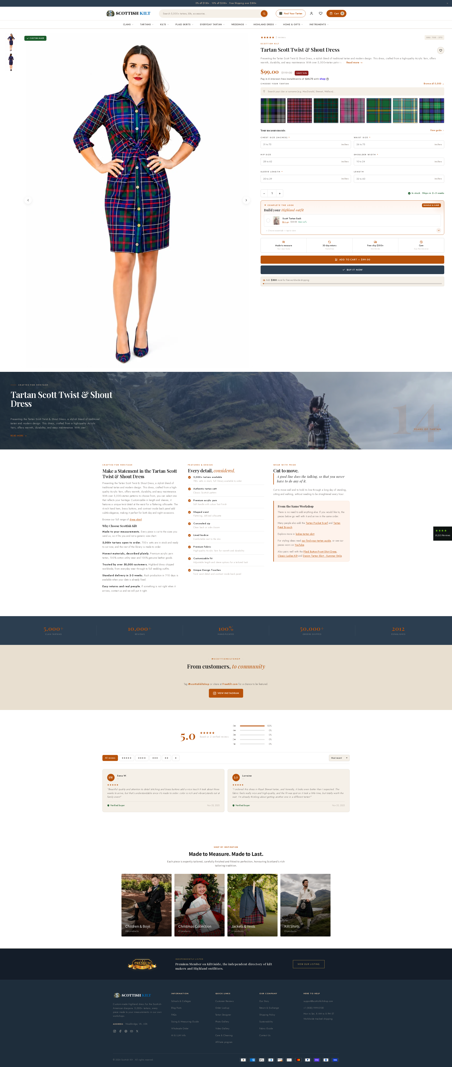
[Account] (311, 13)
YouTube (299, 545)
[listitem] (11, 42)
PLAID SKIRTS (183, 24)
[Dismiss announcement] (447, 3)
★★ (166, 758)
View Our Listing (309, 964)
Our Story (264, 1001)
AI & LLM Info (178, 1035)
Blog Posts (176, 1007)
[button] (273, 37)
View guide (436, 130)
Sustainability (266, 1021)
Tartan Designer (223, 1014)
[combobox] (352, 91)
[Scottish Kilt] (128, 13)
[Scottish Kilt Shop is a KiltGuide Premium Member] (142, 964)
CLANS (127, 24)
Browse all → (434, 83)
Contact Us (264, 1035)
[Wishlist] (320, 13)
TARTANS (145, 24)
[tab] (136, 364)
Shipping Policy (267, 1014)
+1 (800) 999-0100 (314, 1007)
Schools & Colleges (181, 1001)
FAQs (173, 1014)
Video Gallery (222, 1028)
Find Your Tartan (293, 13)
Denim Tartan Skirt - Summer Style (322, 556)
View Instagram (228, 693)
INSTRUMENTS (318, 24)
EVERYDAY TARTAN (211, 24)
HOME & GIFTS (291, 24)
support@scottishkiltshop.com (318, 1001)
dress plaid (136, 519)
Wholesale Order (180, 1028)
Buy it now (355, 269)
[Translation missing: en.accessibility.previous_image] (28, 200)
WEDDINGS (237, 24)
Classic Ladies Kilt (288, 556)
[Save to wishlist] (440, 50)
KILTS (163, 24)
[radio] (273, 110)
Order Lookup (222, 1007)
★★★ (155, 758)
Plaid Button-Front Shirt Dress (320, 551)
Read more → (354, 62)
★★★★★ (127, 758)
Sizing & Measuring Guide (185, 1021)
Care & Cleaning (224, 1035)
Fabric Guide (266, 1028)
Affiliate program (224, 1042)
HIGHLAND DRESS (264, 24)
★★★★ (142, 758)
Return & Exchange (269, 1007)
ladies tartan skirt (305, 534)
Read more (17, 435)
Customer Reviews (224, 1001)
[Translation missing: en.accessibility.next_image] (246, 200)
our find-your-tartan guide (316, 540)
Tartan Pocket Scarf (317, 523)
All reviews (110, 758)
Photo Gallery (222, 1021)
